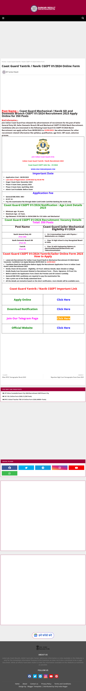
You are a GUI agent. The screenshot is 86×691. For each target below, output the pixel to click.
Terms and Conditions (62, 684)
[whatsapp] (9, 473)
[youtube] (76, 467)
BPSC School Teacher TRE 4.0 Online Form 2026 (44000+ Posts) (25, 399)
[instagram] (60, 467)
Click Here (63, 299)
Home (4, 62)
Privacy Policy (46, 684)
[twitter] (26, 467)
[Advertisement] (43, 39)
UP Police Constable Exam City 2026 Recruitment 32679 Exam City (26, 393)
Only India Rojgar (61, 686)
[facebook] (9, 467)
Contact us (34, 684)
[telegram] (43, 467)
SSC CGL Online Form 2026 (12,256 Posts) (18, 396)
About (25, 684)
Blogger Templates (35, 686)
